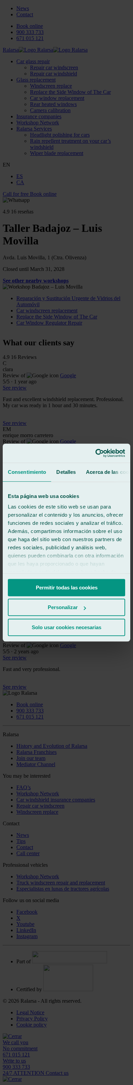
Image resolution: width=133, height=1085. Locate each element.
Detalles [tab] (66, 472)
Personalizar (63, 607)
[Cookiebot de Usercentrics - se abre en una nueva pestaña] (95, 453)
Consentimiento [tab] (27, 472)
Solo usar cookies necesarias (66, 627)
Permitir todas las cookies (67, 587)
